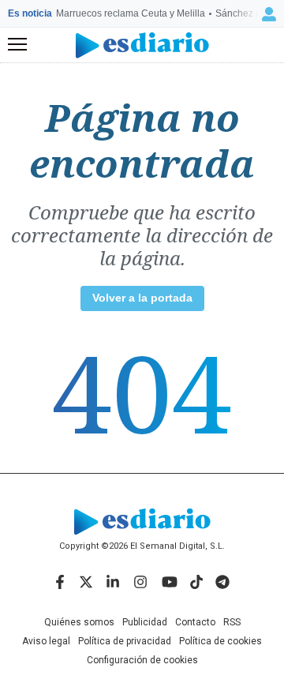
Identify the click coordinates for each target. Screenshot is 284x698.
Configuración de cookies (142, 660)
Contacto (195, 622)
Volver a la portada (142, 297)
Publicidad (144, 622)
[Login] (269, 14)
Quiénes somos (79, 622)
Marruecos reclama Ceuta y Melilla (130, 13)
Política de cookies (220, 641)
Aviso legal (46, 641)
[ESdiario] (142, 45)
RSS (232, 622)
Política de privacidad (124, 641)
